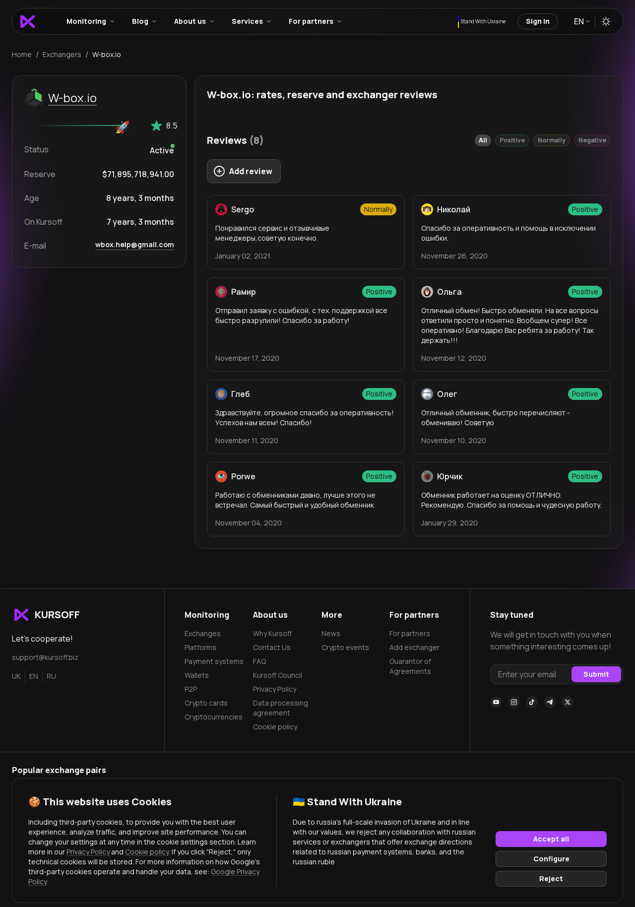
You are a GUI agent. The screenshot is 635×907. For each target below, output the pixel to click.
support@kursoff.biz (45, 657)
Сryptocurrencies (214, 716)
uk (16, 676)
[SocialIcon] (496, 702)
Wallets (197, 675)
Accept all (551, 838)
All (483, 140)
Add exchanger (414, 647)
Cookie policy (275, 726)
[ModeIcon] (606, 21)
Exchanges (203, 633)
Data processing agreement (280, 707)
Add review (250, 171)
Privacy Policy (274, 689)
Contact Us (272, 647)
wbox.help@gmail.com (134, 244)
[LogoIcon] (27, 21)
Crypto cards (206, 703)
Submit (596, 674)
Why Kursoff (272, 633)
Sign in (538, 21)
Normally (552, 140)
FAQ (259, 661)
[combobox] (581, 21)
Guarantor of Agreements (410, 666)
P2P (191, 689)
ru (51, 676)
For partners (409, 633)
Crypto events (345, 647)
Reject (551, 878)
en (33, 676)
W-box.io (72, 97)
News (330, 633)
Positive (512, 140)
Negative (592, 140)
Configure (551, 858)
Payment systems (214, 661)
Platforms (200, 647)
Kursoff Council (277, 675)
